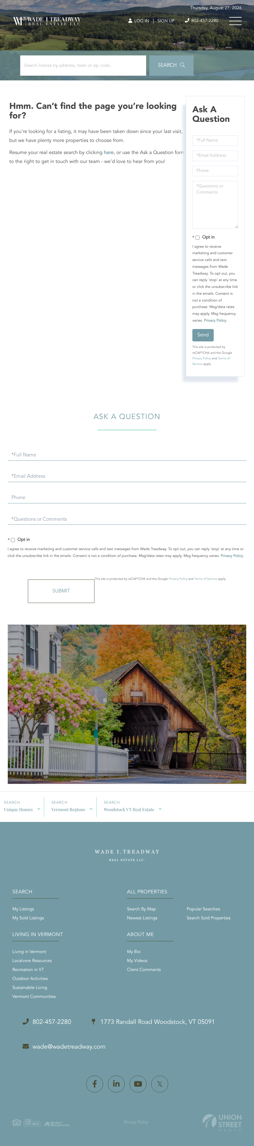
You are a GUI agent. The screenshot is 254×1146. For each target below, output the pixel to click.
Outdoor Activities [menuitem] (30, 979)
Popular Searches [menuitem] (203, 909)
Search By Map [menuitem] (141, 909)
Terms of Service (206, 579)
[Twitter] (159, 1084)
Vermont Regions (68, 809)
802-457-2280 (204, 21)
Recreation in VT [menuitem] (28, 970)
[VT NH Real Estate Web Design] (222, 1122)
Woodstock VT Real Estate (129, 809)
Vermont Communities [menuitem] (34, 997)
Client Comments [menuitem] (144, 970)
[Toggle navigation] (235, 21)
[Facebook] (94, 1084)
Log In (141, 21)
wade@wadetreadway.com (69, 1047)
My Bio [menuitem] (134, 952)
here (109, 152)
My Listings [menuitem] (23, 909)
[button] (171, 65)
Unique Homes (18, 809)
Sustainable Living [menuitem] (29, 988)
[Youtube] (138, 1084)
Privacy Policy (215, 321)
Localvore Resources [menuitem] (32, 961)
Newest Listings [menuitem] (142, 918)
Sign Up (165, 21)
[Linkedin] (116, 1084)
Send (203, 335)
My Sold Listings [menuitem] (28, 918)
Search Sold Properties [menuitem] (208, 918)
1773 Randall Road (157, 1022)
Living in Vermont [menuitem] (29, 952)
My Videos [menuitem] (137, 961)
